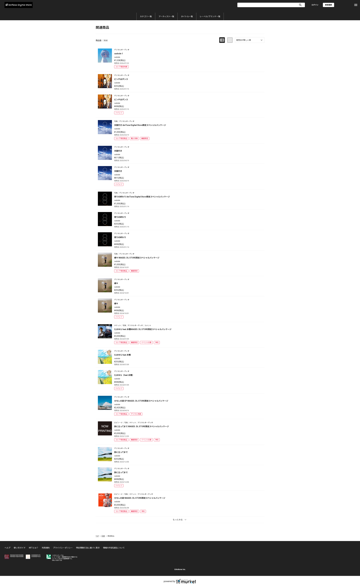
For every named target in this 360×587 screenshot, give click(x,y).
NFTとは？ (33, 548)
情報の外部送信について (114, 548)
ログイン (315, 5)
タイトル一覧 (187, 16)
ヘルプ (7, 548)
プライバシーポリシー (63, 548)
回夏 (103, 536)
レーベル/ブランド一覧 (210, 16)
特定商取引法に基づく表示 (88, 548)
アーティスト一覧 (166, 16)
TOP (97, 536)
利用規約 (46, 548)
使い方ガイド (20, 548)
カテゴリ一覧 (146, 16)
